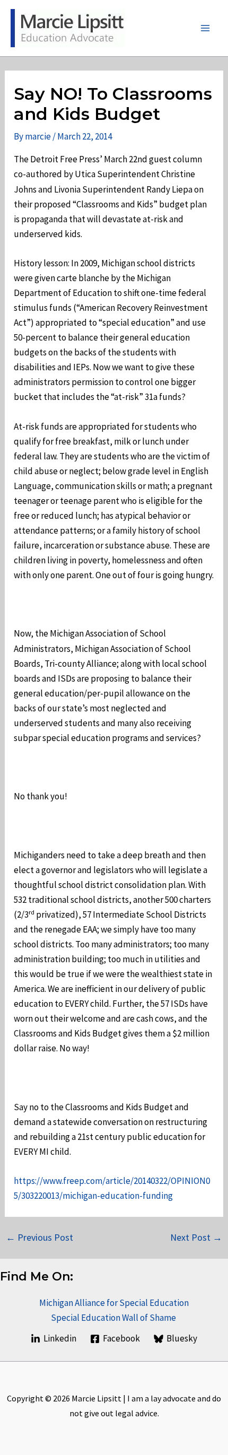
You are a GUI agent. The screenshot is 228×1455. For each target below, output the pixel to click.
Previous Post (39, 1237)
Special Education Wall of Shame (114, 1317)
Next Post (196, 1237)
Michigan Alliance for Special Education (114, 1303)
